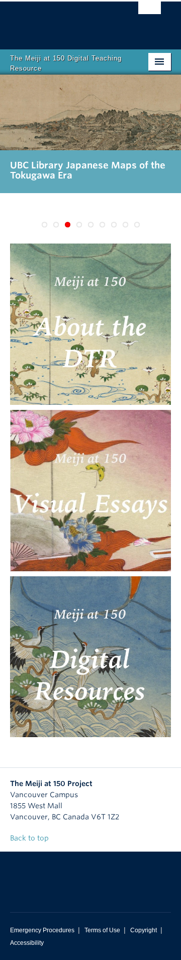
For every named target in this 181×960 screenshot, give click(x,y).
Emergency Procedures (42, 930)
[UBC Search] (149, 13)
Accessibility (27, 942)
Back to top (30, 838)
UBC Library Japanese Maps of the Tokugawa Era (87, 170)
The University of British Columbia (66, 21)
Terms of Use (102, 930)
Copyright (143, 930)
